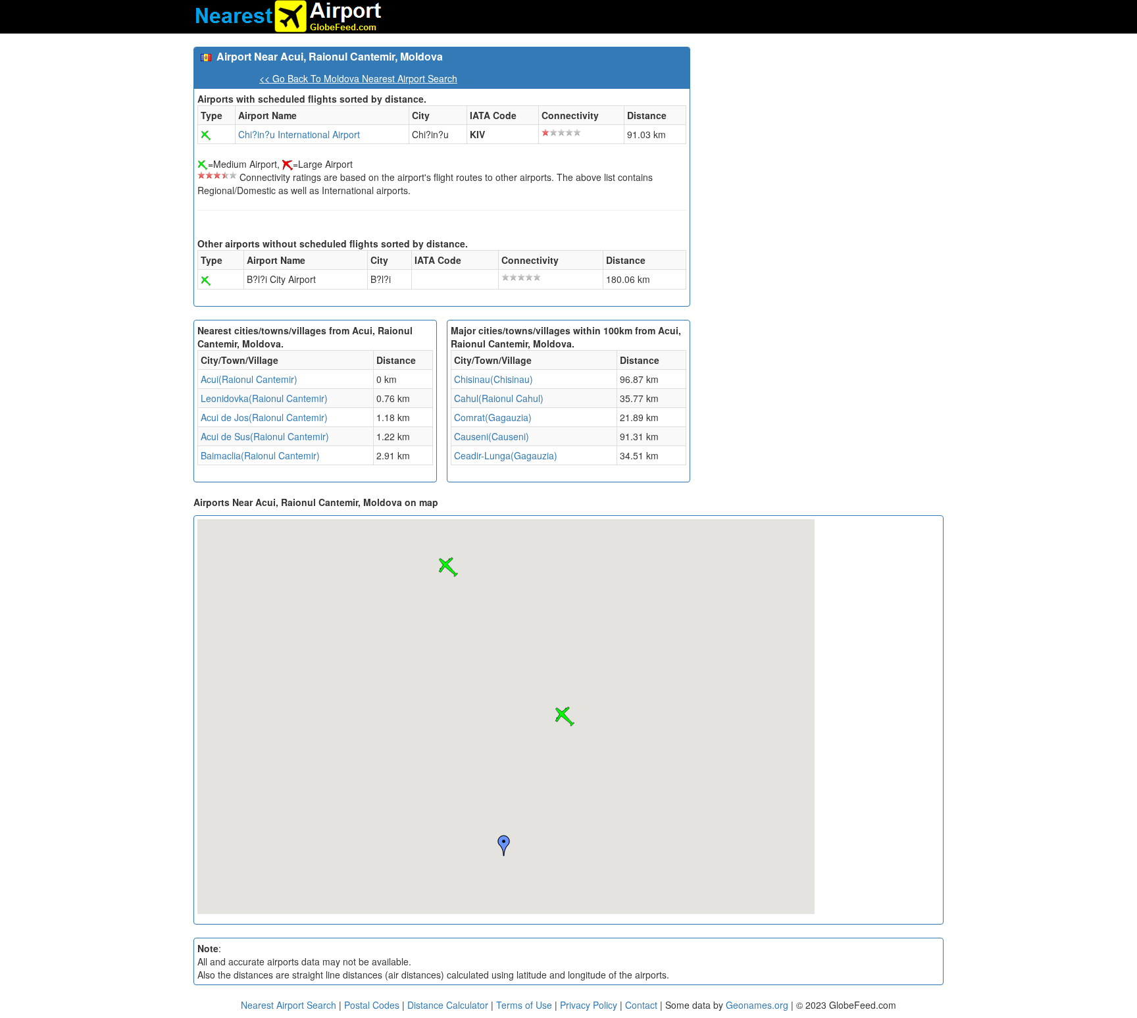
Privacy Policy (590, 1004)
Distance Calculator (447, 1004)
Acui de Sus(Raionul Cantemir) (265, 436)
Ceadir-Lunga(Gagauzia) (505, 455)
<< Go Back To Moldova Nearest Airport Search (358, 78)
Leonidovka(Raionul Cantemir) (264, 398)
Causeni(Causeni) (491, 436)
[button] (564, 716)
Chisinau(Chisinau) (493, 379)
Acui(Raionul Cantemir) (249, 379)
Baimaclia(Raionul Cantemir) (260, 455)
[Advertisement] (822, 139)
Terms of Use (525, 1004)
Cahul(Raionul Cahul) (498, 398)
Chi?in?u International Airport (299, 134)
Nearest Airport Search (288, 1004)
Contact (641, 1004)
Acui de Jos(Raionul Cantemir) (264, 417)
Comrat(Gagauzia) (493, 417)
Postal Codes (371, 1004)
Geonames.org (757, 1004)
